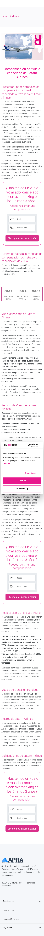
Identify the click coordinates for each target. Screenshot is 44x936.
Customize (20, 489)
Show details (30, 473)
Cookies (6, 463)
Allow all (22, 481)
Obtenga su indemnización (22, 238)
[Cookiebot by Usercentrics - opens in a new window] (28, 445)
